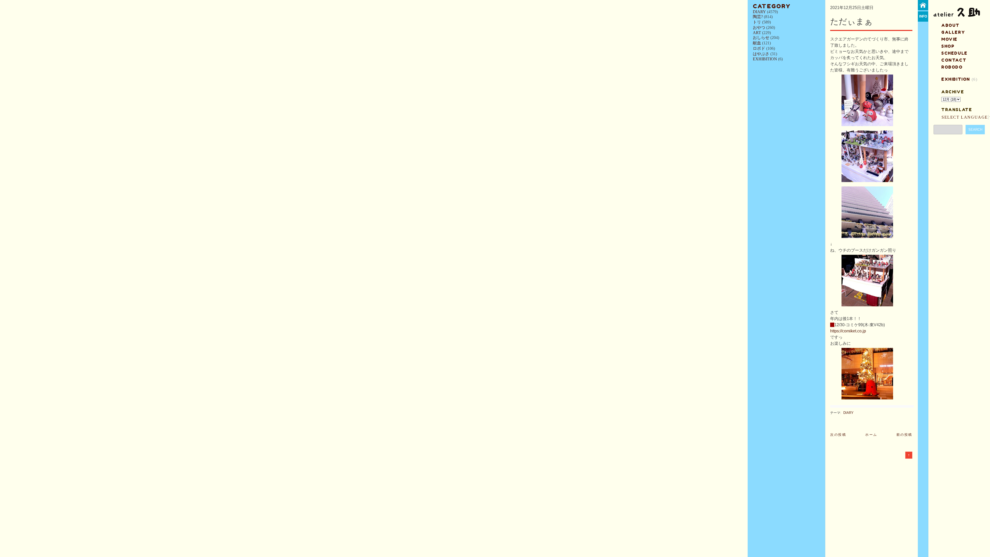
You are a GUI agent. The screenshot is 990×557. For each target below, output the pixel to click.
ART (757, 32)
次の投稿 (838, 435)
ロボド (759, 48)
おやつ (759, 27)
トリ (757, 22)
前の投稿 (904, 435)
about (950, 25)
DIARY (759, 12)
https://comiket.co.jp (848, 331)
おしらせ (761, 37)
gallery (953, 32)
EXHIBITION (765, 59)
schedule (954, 53)
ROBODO (952, 67)
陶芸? (758, 16)
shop (947, 46)
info (923, 16)
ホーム (871, 435)
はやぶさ (761, 54)
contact (953, 60)
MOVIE (949, 39)
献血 (757, 43)
